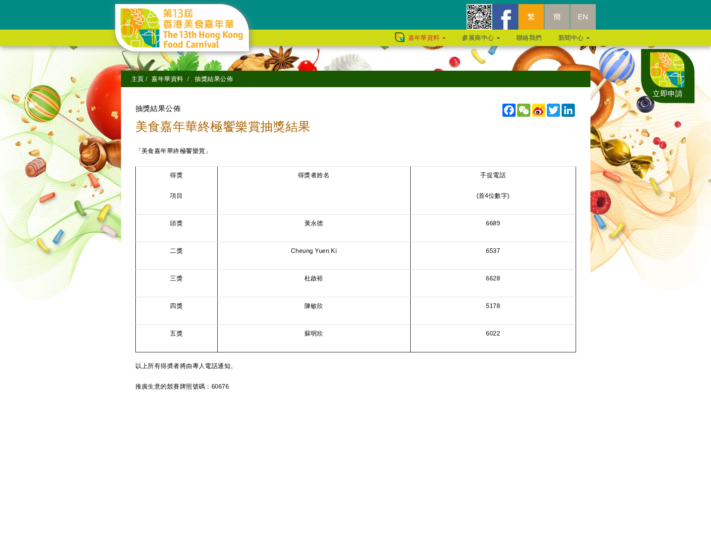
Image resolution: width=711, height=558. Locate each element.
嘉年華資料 (425, 37)
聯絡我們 (529, 37)
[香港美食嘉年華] (188, 14)
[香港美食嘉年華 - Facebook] (505, 17)
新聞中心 (572, 37)
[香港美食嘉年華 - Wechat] (479, 17)
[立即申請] (668, 75)
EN (583, 17)
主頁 (137, 78)
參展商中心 (479, 37)
